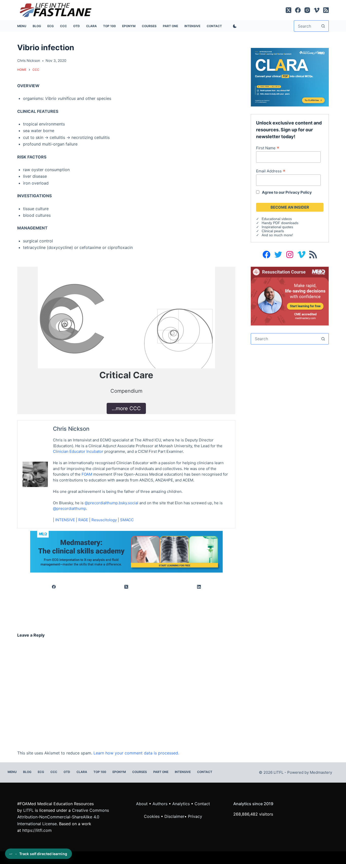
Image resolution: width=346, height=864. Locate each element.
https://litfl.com (37, 830)
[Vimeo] (316, 10)
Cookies (152, 816)
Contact (214, 26)
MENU (21, 26)
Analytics (181, 803)
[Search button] (323, 26)
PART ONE (170, 26)
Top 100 (109, 26)
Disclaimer (174, 816)
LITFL (28, 810)
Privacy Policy (298, 192)
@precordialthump (69, 508)
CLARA (91, 26)
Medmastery (321, 772)
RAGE (83, 519)
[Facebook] (298, 10)
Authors (159, 803)
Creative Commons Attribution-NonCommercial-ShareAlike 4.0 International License (63, 817)
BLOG (37, 26)
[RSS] (326, 10)
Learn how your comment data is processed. (136, 752)
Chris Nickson (71, 428)
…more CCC (126, 408)
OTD (76, 26)
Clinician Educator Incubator (78, 451)
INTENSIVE (192, 26)
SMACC (127, 519)
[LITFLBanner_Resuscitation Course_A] (290, 295)
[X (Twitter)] (288, 10)
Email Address (270, 171)
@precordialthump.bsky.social (111, 502)
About (142, 803)
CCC (63, 26)
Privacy (195, 816)
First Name (267, 148)
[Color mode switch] (233, 26)
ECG (50, 26)
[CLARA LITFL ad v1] (290, 76)
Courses (149, 26)
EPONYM (129, 26)
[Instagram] (307, 10)
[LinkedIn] (199, 587)
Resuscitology (104, 519)
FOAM (87, 474)
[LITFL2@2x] (126, 551)
